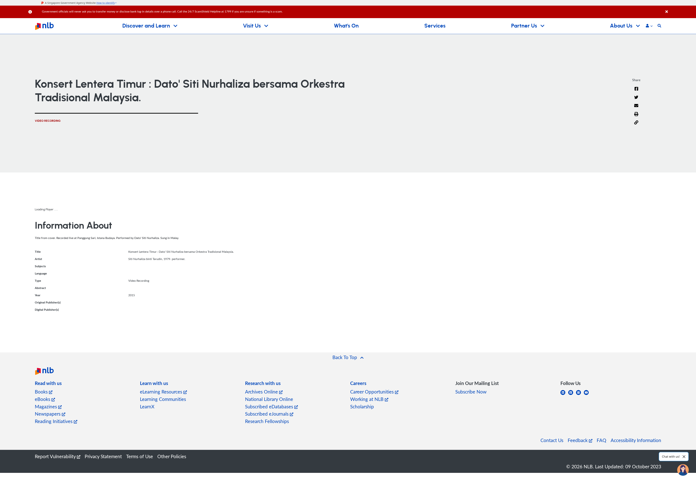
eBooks (43, 399)
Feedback (578, 440)
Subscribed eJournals (267, 414)
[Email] (636, 108)
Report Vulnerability (56, 456)
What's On (346, 26)
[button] (649, 26)
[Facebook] (636, 91)
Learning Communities (163, 399)
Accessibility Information (636, 440)
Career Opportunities (372, 391)
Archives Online (262, 391)
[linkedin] (564, 394)
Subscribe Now (470, 391)
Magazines (46, 406)
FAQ (601, 440)
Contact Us (551, 440)
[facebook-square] (572, 394)
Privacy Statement (103, 456)
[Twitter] (636, 99)
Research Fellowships (267, 421)
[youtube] (588, 394)
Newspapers (48, 414)
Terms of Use (139, 456)
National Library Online (269, 399)
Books (42, 391)
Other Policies (171, 456)
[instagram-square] (580, 394)
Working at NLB (367, 399)
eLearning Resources (161, 391)
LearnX (147, 406)
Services (435, 26)
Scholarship (362, 406)
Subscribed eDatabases (269, 406)
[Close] (680, 10)
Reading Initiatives (54, 421)
